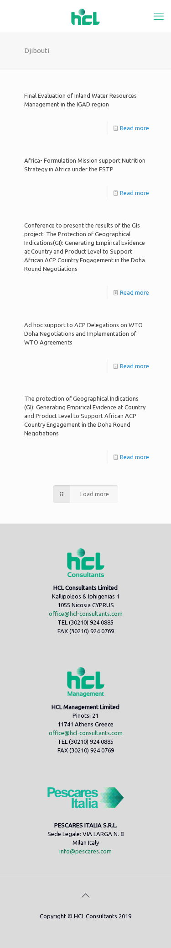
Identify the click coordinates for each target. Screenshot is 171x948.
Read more (134, 128)
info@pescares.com (85, 851)
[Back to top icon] (85, 895)
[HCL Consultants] (85, 16)
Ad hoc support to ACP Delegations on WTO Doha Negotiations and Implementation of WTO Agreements (83, 333)
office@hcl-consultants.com (86, 613)
